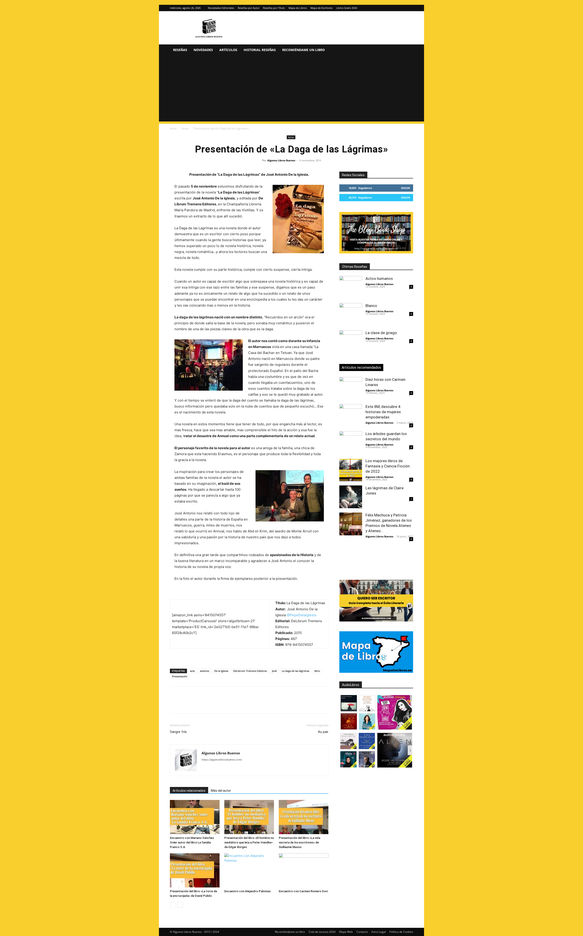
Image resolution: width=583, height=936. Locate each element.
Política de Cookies (401, 932)
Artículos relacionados (189, 790)
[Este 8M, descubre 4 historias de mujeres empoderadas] (350, 415)
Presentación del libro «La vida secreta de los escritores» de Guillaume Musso (299, 842)
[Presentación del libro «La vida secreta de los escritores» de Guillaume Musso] (303, 817)
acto (192, 671)
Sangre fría (178, 732)
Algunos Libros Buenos (281, 160)
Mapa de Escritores (321, 8)
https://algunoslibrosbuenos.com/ (222, 759)
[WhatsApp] (205, 704)
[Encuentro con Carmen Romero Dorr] (303, 870)
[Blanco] (350, 314)
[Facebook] (174, 704)
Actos (185, 128)
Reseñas (180, 50)
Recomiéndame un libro (303, 50)
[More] (248, 704)
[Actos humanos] (350, 287)
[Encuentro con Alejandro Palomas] (249, 870)
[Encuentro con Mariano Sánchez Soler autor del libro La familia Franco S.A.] (195, 817)
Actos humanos (379, 278)
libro (317, 671)
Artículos (228, 50)
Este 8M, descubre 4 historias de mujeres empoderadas (383, 411)
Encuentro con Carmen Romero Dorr (303, 891)
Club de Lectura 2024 (322, 932)
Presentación (179, 676)
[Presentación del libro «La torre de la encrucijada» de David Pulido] (195, 870)
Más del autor (221, 790)
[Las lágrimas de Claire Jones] (350, 496)
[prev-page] (173, 905)
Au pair (323, 732)
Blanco (371, 305)
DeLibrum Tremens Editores (250, 671)
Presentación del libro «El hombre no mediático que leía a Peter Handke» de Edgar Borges (249, 842)
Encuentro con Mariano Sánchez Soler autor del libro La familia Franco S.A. (192, 842)
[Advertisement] (291, 89)
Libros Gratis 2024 (346, 8)
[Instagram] (402, 8)
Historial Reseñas (260, 50)
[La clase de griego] (350, 341)
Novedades (203, 50)
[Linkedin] (216, 704)
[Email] (226, 704)
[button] (407, 50)
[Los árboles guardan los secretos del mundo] (350, 442)
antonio (204, 671)
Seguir (405, 188)
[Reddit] (238, 768)
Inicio (173, 128)
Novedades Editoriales (221, 8)
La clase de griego (381, 332)
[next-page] (180, 905)
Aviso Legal (378, 932)
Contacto (362, 932)
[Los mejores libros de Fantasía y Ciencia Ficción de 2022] (350, 469)
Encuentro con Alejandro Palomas (247, 891)
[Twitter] (409, 8)
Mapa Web (346, 932)
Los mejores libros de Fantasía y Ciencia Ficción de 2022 (388, 466)
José (274, 671)
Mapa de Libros (298, 8)
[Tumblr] (237, 704)
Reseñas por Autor (248, 8)
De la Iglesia (221, 671)
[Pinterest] (195, 704)
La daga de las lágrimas (295, 671)
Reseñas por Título (274, 8)
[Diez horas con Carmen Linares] (350, 388)
